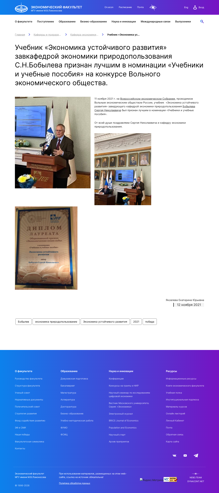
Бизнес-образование (93, 21)
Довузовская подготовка (74, 378)
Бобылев (23, 321)
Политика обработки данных (74, 483)
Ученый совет (22, 392)
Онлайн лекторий (175, 413)
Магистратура (68, 392)
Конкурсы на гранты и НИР (124, 385)
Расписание (125, 7)
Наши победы (22, 434)
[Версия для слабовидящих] (153, 7)
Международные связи (155, 21)
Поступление (45, 21)
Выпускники (183, 21)
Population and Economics (122, 427)
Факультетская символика (29, 441)
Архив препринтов (119, 441)
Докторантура (68, 406)
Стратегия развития (26, 413)
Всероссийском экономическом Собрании (147, 98)
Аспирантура (68, 399)
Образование (67, 21)
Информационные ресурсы (181, 378)
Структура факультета (27, 385)
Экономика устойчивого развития (105, 321)
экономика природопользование (56, 321)
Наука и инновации (124, 21)
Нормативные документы (29, 399)
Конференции (116, 378)
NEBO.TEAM (196, 477)
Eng (186, 7)
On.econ (109, 7)
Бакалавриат (68, 385)
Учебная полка (174, 392)
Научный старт (117, 434)
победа (149, 321)
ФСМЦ (64, 434)
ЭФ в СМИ (20, 427)
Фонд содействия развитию (30, 420)
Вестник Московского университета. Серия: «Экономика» (129, 405)
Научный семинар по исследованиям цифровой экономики (129, 394)
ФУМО (64, 427)
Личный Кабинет (175, 420)
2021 (136, 321)
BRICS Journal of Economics (123, 420)
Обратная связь (174, 434)
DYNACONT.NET (195, 481)
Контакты (20, 448)
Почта (140, 7)
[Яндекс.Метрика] (152, 480)
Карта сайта (172, 441)
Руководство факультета (28, 378)
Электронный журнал (121, 413)
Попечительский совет (27, 406)
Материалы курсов (176, 406)
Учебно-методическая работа (77, 420)
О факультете (23, 21)
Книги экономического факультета (185, 385)
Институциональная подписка (182, 399)
